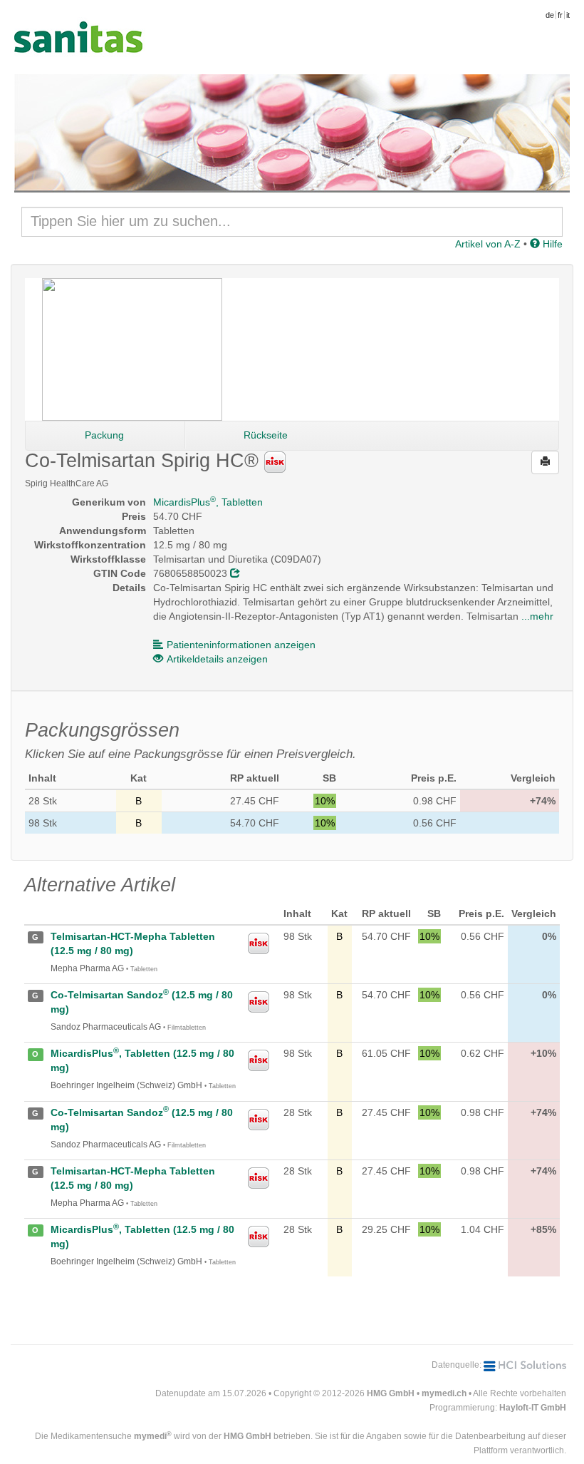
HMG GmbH (390, 1393)
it (568, 15)
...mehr (537, 616)
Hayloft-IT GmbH (532, 1408)
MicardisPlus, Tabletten (208, 502)
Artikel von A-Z (488, 244)
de (550, 15)
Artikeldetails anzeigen (217, 659)
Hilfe (551, 244)
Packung (104, 435)
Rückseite (266, 435)
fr (560, 15)
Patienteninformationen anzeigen (241, 644)
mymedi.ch (444, 1393)
